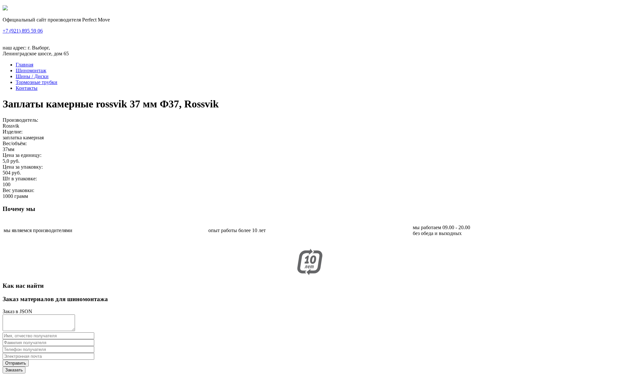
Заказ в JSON (17, 311)
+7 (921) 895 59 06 (23, 31)
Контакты (26, 88)
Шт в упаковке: (20, 178)
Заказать (14, 370)
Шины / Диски (32, 76)
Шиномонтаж (31, 70)
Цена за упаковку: (23, 167)
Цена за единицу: (22, 155)
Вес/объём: (15, 143)
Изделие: (12, 131)
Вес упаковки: (18, 190)
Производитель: (20, 120)
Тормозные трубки (36, 82)
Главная (24, 64)
